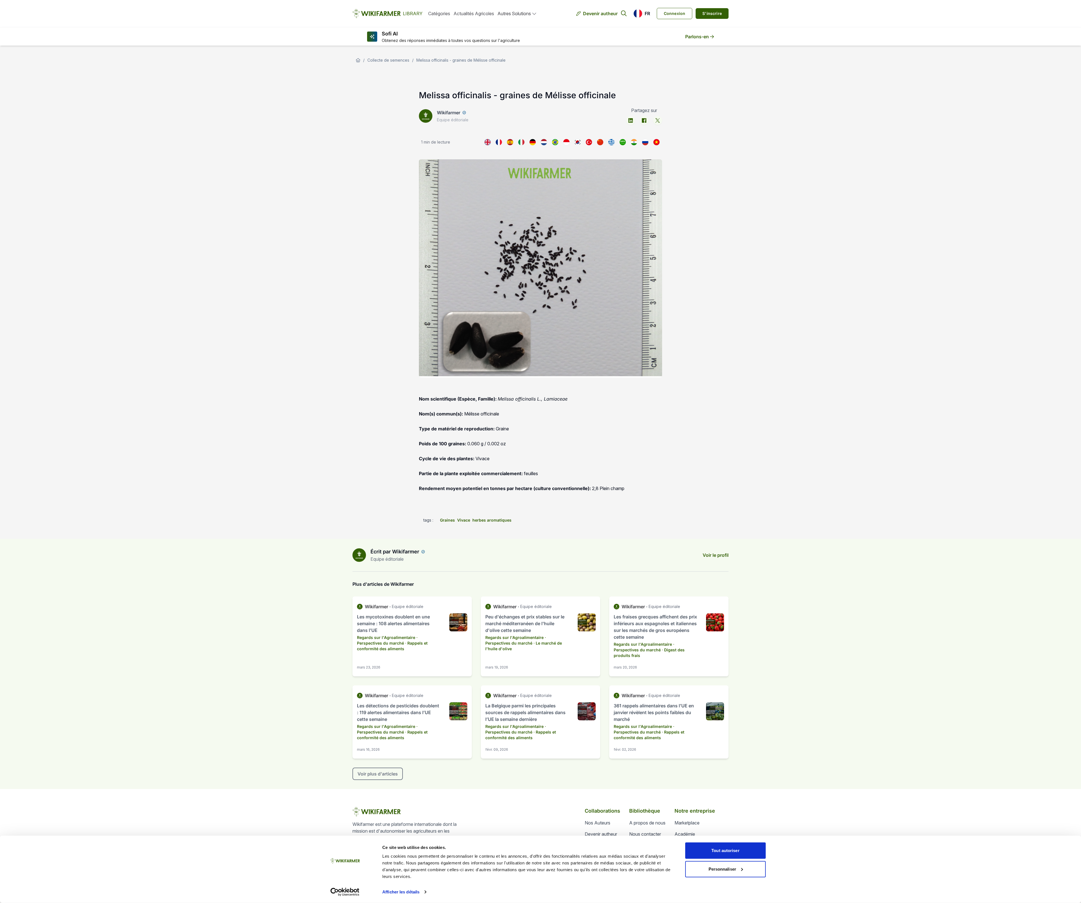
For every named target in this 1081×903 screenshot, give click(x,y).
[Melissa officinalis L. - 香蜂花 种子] (600, 142)
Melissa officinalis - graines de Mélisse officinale (461, 60)
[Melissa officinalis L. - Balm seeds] (487, 142)
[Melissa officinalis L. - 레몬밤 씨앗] (577, 142)
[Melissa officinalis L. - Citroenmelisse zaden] (543, 142)
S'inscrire (712, 13)
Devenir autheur (600, 13)
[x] (657, 120)
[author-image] (359, 555)
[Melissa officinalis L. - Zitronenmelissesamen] (532, 142)
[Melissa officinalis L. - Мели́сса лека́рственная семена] (645, 142)
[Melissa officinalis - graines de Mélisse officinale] (498, 142)
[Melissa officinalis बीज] (634, 142)
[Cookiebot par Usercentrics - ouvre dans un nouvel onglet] (345, 892)
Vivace (463, 520)
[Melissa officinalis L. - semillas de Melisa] (510, 142)
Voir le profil (716, 555)
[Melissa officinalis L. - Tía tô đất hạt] (656, 142)
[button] (641, 13)
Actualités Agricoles (474, 13)
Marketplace (687, 823)
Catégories (439, 13)
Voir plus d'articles (378, 774)
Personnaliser (722, 868)
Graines (447, 520)
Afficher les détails (400, 891)
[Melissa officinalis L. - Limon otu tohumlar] (589, 142)
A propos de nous (647, 823)
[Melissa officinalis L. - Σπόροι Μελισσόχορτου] (611, 142)
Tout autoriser (725, 850)
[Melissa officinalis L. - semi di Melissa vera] (521, 142)
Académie (684, 834)
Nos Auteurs (597, 823)
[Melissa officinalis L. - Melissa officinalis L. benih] (566, 142)
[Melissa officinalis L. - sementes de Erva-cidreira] (555, 142)
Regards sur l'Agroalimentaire (386, 637)
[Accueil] (358, 60)
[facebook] (644, 120)
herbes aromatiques (492, 520)
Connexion (674, 13)
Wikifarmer (448, 112)
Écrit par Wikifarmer (394, 552)
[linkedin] (630, 120)
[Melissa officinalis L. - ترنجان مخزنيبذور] (622, 142)
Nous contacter (645, 834)
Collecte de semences (388, 60)
